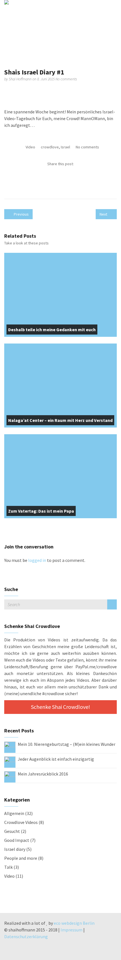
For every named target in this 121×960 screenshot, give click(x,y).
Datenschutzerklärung (26, 936)
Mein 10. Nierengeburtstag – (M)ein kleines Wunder (66, 744)
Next (104, 214)
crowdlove (50, 147)
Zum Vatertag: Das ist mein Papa (41, 511)
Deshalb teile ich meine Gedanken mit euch (52, 329)
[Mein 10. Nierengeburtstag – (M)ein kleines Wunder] (9, 746)
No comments (66, 78)
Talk (8, 867)
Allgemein (14, 813)
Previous (21, 214)
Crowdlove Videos (21, 822)
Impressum (71, 930)
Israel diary (14, 849)
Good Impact (16, 840)
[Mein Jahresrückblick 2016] (9, 776)
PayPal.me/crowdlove (96, 666)
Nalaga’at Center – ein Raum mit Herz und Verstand (60, 420)
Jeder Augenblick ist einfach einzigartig (56, 759)
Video (30, 147)
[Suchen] (112, 604)
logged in (37, 560)
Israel (65, 147)
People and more (20, 858)
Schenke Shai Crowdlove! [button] (60, 706)
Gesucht (12, 831)
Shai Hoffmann (20, 78)
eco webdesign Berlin (74, 923)
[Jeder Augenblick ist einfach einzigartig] (9, 761)
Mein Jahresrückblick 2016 (43, 774)
